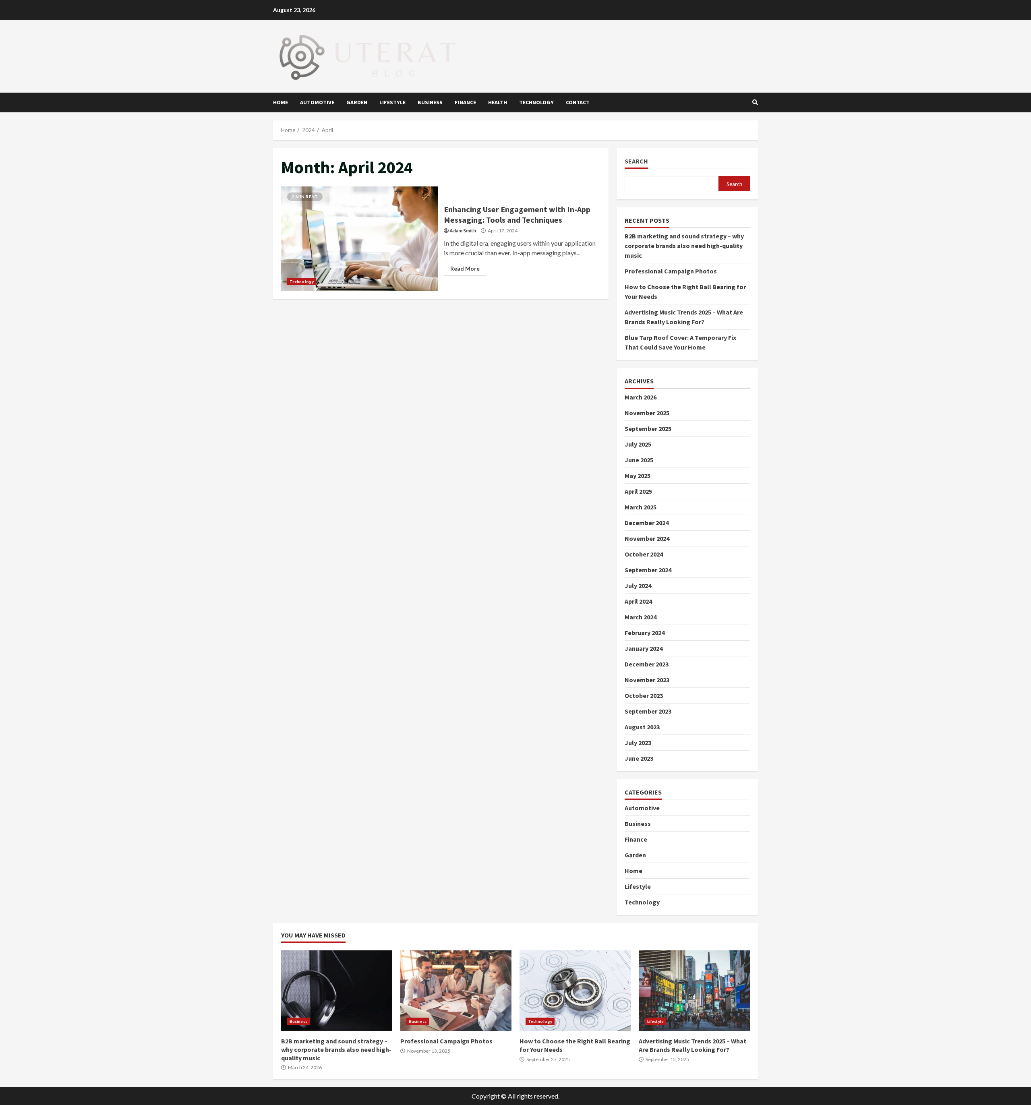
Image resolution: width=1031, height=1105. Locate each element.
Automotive (317, 102)
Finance (465, 102)
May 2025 (637, 476)
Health (497, 102)
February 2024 (645, 633)
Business (430, 102)
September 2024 (648, 570)
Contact (578, 102)
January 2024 (643, 648)
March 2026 (640, 397)
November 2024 (647, 538)
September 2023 (648, 711)
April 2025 (638, 491)
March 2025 (640, 507)
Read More (465, 268)
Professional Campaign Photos (671, 271)
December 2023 (647, 664)
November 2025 (647, 413)
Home (280, 102)
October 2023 (644, 695)
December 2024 (647, 523)
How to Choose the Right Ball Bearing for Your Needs (575, 990)
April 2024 (638, 601)
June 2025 (639, 460)
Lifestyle (392, 102)
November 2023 (647, 680)
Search (636, 161)
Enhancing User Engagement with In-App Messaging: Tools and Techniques (359, 238)
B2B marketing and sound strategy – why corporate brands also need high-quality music (684, 245)
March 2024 (640, 617)
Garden (356, 102)
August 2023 (642, 727)
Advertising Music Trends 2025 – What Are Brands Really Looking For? (694, 990)
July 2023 (638, 743)
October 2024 (644, 554)
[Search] (755, 102)
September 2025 (648, 428)
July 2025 (638, 444)
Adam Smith (462, 231)
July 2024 (638, 585)
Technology (536, 102)
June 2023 (639, 758)
